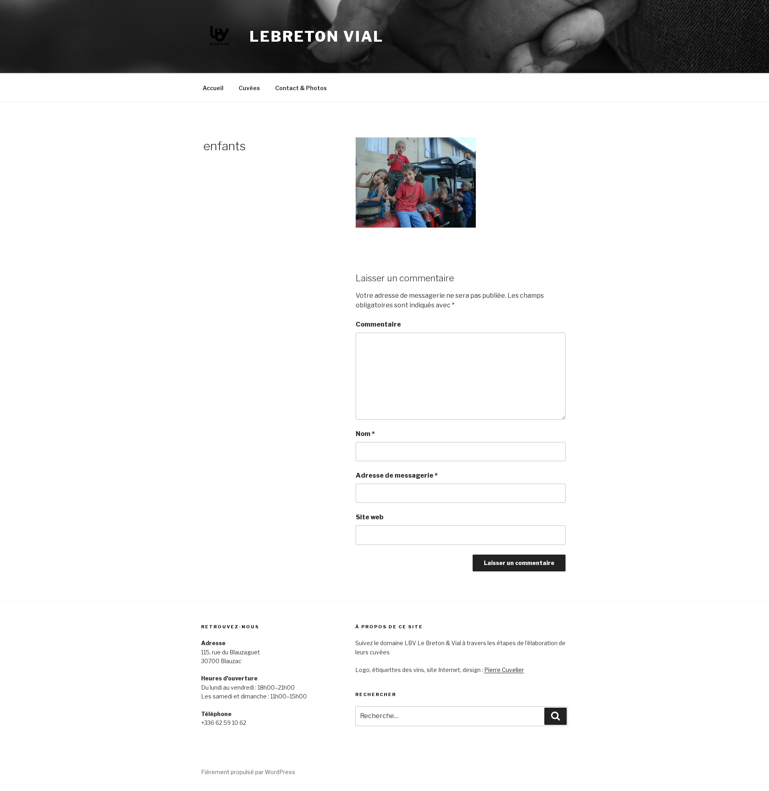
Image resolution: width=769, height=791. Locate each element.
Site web (369, 517)
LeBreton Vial (316, 36)
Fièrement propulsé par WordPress (248, 772)
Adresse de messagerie (397, 475)
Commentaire (378, 324)
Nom (365, 434)
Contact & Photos (301, 88)
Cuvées (249, 88)
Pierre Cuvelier (504, 669)
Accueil (213, 88)
